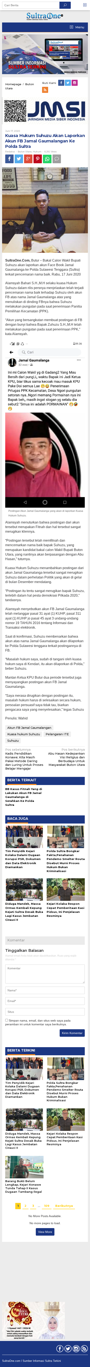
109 (46, 1206)
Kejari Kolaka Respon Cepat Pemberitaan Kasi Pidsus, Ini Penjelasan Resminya (65, 1139)
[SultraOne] (45, 16)
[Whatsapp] (47, 159)
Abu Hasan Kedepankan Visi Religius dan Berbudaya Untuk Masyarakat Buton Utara (66, 757)
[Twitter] (68, 83)
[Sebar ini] (9, 159)
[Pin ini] (37, 159)
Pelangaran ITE (57, 734)
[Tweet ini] (19, 159)
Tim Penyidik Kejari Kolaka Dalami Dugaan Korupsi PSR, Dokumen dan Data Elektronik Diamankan (23, 859)
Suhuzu (13, 741)
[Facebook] (61, 83)
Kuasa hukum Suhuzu (23, 734)
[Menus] (86, 5)
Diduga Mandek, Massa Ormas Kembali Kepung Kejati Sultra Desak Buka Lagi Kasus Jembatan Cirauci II (24, 911)
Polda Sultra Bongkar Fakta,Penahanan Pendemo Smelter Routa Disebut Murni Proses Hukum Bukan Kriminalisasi (65, 1091)
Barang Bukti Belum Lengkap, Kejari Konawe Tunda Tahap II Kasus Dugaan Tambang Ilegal (23, 1186)
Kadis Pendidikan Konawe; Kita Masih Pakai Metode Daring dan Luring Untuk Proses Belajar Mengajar (24, 759)
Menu (79, 27)
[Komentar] (57, 159)
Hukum (37, 151)
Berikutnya (64, 1206)
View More (45, 1232)
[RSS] (45, 90)
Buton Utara (25, 151)
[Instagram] (75, 83)
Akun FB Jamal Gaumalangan (29, 728)
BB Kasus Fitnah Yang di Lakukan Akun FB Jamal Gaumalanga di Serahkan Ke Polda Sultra (23, 797)
